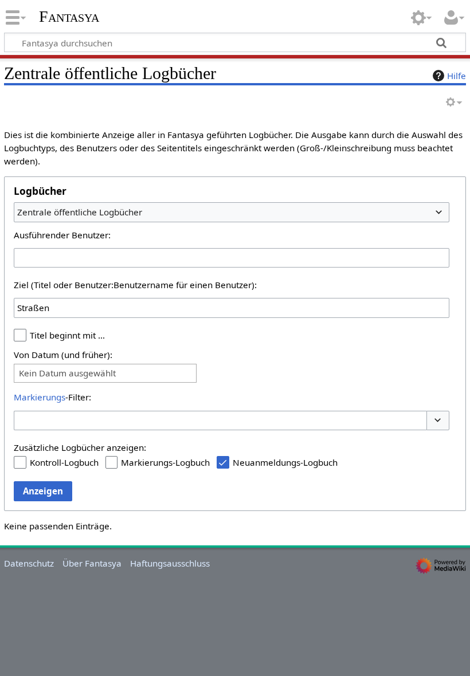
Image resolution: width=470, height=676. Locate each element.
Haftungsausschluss (170, 563)
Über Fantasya (92, 563)
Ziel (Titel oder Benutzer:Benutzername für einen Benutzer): (135, 284)
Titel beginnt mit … (67, 335)
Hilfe (456, 75)
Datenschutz (29, 563)
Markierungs (39, 397)
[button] (437, 421)
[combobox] (231, 212)
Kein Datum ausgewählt (67, 373)
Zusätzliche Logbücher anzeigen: (80, 447)
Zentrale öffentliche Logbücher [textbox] (79, 212)
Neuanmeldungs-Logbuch (285, 462)
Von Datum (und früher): (63, 354)
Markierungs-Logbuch (165, 462)
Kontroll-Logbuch (64, 462)
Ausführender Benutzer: (62, 235)
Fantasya (69, 17)
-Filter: (52, 397)
